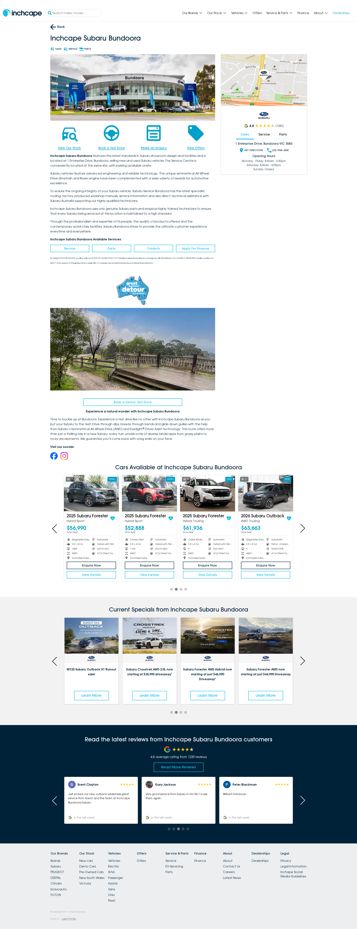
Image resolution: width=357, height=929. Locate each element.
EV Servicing (174, 866)
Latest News (232, 878)
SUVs (111, 872)
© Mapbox (299, 103)
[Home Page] (22, 13)
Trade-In (153, 248)
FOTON (56, 895)
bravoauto (59, 889)
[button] (101, 800)
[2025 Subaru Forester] (91, 493)
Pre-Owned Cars (91, 872)
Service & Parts (277, 13)
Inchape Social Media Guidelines (293, 874)
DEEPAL (56, 878)
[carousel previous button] (54, 528)
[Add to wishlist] (112, 518)
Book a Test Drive (111, 148)
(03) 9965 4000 (280, 150)
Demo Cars (87, 866)
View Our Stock (69, 148)
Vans (111, 889)
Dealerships (341, 13)
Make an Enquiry (154, 148)
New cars (86, 861)
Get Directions (253, 150)
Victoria (85, 883)
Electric (113, 866)
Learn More (91, 695)
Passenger (115, 878)
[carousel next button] (302, 528)
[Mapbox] (231, 103)
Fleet (111, 900)
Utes (111, 895)
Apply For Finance (195, 248)
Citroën (56, 883)
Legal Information (294, 866)
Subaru (56, 866)
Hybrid (112, 883)
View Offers (196, 148)
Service (69, 248)
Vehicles (237, 13)
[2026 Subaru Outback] (265, 493)
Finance (303, 13)
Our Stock (214, 13)
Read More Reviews (178, 767)
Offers (257, 13)
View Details (91, 575)
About (318, 13)
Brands (55, 861)
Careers (229, 872)
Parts (111, 248)
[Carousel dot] (171, 589)
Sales (245, 134)
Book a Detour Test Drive (133, 402)
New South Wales (91, 878)
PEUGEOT (57, 872)
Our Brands (190, 13)
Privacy (286, 861)
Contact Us (231, 866)
